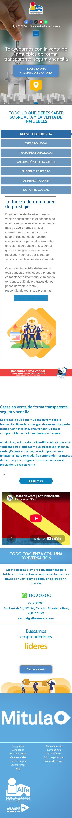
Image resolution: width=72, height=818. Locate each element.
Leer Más (36, 481)
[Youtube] (41, 22)
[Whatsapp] (46, 22)
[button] (36, 33)
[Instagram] (36, 22)
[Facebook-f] (31, 22)
